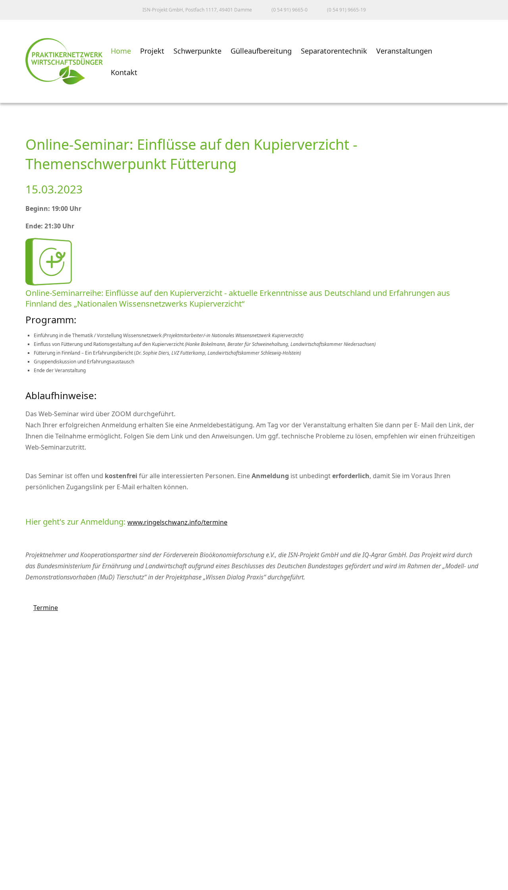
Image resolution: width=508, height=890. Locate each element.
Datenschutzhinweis (40, 867)
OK (13, 883)
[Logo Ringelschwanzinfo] (48, 283)
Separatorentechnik (334, 51)
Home (121, 51)
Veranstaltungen (404, 51)
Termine (41, 607)
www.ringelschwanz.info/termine (177, 522)
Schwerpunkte (197, 51)
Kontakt (124, 72)
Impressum (25, 832)
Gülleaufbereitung (261, 51)
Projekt (152, 51)
